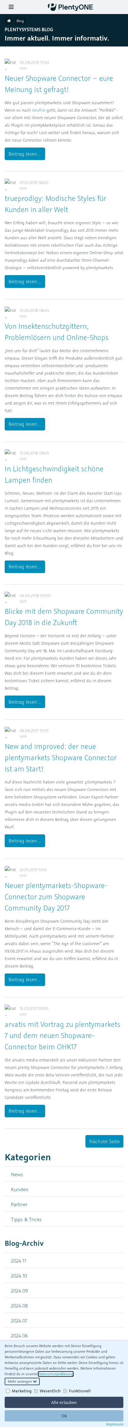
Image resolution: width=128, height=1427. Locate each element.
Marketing (22, 1391)
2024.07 (19, 1320)
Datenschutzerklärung (56, 1374)
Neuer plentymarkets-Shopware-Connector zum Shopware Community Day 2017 (56, 896)
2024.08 (19, 1305)
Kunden (20, 1189)
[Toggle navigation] (11, 7)
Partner (19, 1204)
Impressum (114, 1424)
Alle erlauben (64, 1402)
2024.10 (19, 1275)
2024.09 (19, 1290)
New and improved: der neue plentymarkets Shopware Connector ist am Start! (61, 757)
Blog (20, 20)
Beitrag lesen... (24, 153)
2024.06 (19, 1335)
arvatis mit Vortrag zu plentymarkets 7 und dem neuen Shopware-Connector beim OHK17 (62, 1035)
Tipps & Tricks (26, 1219)
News (17, 1174)
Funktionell (80, 1391)
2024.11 (18, 1260)
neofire (38, 110)
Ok (64, 1416)
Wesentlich (50, 1391)
